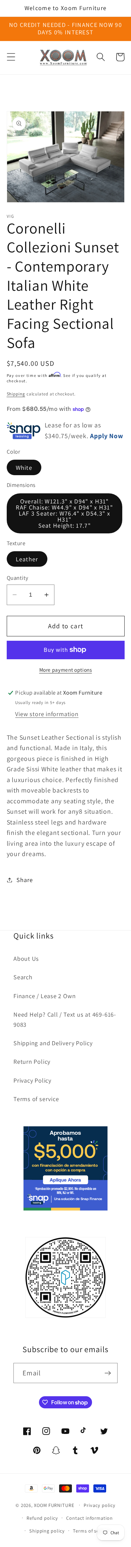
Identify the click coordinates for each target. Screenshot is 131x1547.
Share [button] (24, 880)
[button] (10, 57)
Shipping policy (47, 1530)
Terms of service (36, 1099)
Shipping (16, 394)
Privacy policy (100, 1505)
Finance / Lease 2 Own (44, 996)
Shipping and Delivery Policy (53, 1043)
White (24, 467)
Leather (27, 559)
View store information (46, 714)
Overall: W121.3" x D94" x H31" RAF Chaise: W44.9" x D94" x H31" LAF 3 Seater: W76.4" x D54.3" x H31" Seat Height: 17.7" (64, 513)
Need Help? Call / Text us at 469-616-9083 (64, 1019)
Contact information (89, 1518)
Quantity (18, 578)
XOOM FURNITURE (54, 1505)
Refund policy (42, 1518)
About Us (26, 958)
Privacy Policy (32, 1080)
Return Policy (31, 1061)
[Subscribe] (107, 1373)
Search (23, 977)
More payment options (65, 669)
